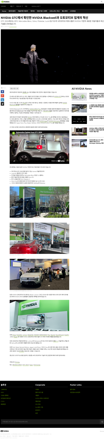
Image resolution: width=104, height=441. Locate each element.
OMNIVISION (43, 335)
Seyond (53, 335)
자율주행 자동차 (23, 11)
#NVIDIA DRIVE (17, 365)
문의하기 (37, 410)
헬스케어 (65, 11)
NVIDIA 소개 (35, 6)
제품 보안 (21, 436)
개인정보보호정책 (5, 434)
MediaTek (31, 335)
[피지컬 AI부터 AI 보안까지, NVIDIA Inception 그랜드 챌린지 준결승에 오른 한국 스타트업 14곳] (79, 97)
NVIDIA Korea (12, 26)
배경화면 (3, 404)
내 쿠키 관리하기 (26, 434)
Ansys (14, 335)
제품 (11, 6)
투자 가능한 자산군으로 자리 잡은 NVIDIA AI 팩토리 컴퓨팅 (96, 118)
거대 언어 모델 (47, 111)
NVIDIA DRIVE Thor (35, 109)
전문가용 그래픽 (42, 11)
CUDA (2, 401)
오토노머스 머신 (55, 11)
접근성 (8, 436)
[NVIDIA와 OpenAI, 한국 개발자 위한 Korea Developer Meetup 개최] (79, 143)
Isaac (31, 365)
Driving (17, 362)
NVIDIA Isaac (43, 121)
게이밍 (32, 11)
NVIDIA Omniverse (54, 121)
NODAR (36, 335)
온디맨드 (21, 351)
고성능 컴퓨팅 (4, 395)
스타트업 (73, 11)
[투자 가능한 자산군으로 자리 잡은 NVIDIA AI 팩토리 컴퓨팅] (79, 120)
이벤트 (37, 389)
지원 (26, 6)
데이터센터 (12, 11)
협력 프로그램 (39, 392)
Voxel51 (66, 335)
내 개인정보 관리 (15, 434)
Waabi (15, 337)
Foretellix (19, 335)
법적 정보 (72, 389)
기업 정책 (14, 436)
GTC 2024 (26, 365)
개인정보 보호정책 (75, 392)
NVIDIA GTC (57, 96)
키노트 (24, 103)
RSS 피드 (38, 404)
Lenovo (25, 335)
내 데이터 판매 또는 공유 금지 (40, 434)
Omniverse (37, 365)
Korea (102, 431)
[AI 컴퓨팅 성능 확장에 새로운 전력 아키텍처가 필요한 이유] (79, 108)
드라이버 (3, 6)
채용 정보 (38, 401)
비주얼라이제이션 (6, 398)
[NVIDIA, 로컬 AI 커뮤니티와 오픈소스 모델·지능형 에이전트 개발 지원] (79, 131)
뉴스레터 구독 (39, 407)
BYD (29, 117)
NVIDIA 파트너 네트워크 (42, 398)
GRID (2, 392)
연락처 (27, 436)
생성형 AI (25, 92)
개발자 (37, 395)
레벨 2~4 (55, 341)
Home (4, 11)
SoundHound (60, 335)
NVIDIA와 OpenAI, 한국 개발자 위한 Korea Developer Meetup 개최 (96, 141)
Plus (49, 335)
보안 (36, 413)
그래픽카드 (4, 389)
